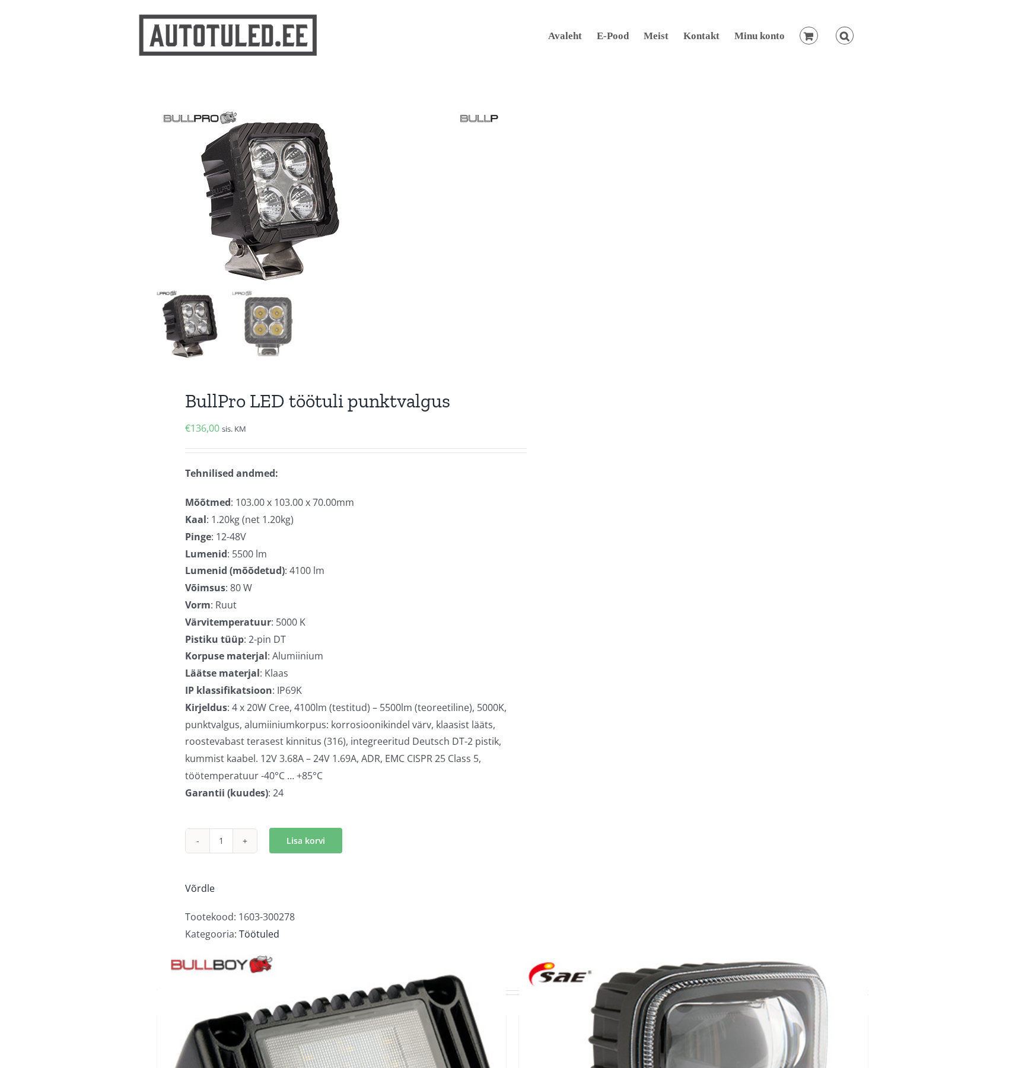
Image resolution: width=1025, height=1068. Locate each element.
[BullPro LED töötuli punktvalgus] (305, 196)
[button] (845, 35)
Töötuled (259, 934)
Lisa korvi (306, 840)
